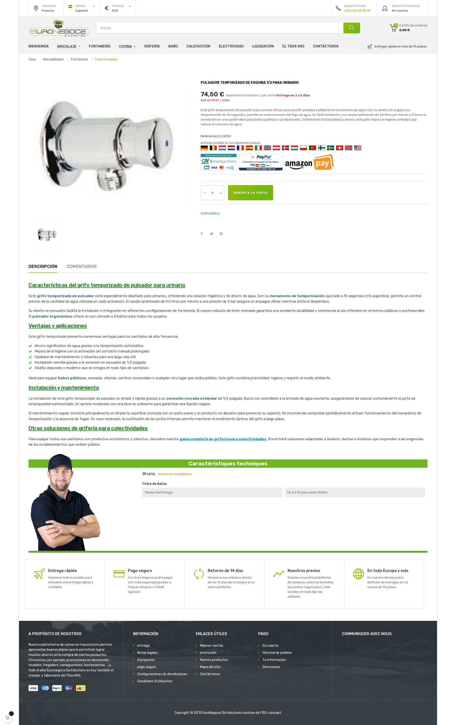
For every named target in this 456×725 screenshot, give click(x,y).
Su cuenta (270, 646)
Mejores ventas (211, 646)
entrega (143, 646)
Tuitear (213, 234)
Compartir (204, 234)
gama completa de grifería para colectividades (223, 439)
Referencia (209, 136)
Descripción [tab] (42, 266)
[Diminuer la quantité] (204, 192)
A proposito (146, 660)
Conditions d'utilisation (154, 681)
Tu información (274, 660)
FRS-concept (270, 713)
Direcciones (271, 667)
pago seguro (146, 667)
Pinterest (223, 234)
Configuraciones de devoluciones (162, 674)
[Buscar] (351, 28)
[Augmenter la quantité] (220, 192)
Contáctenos (210, 674)
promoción (208, 653)
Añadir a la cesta (250, 192)
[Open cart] (7, 718)
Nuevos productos (214, 660)
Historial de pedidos (277, 653)
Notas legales (147, 653)
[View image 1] (47, 235)
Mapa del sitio (210, 667)
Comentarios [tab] (82, 266)
